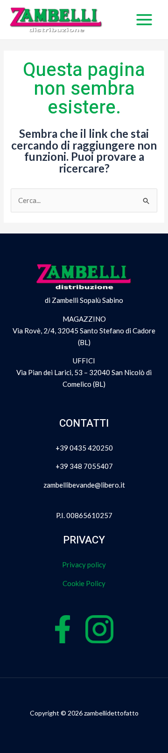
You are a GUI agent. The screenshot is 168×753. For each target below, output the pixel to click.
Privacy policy (84, 564)
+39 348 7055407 (84, 466)
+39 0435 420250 (84, 448)
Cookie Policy (84, 583)
